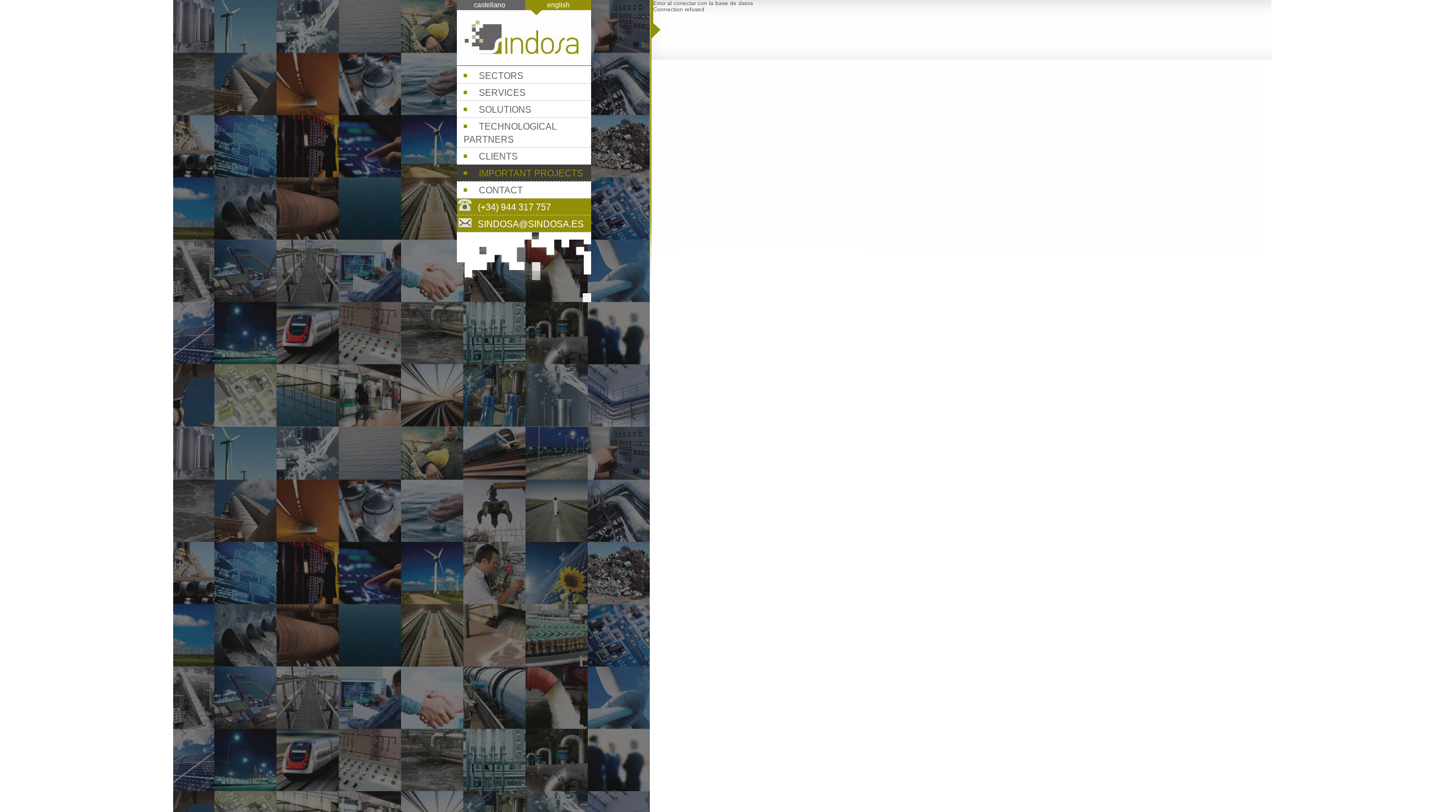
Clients (498, 156)
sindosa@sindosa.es (531, 224)
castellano (489, 5)
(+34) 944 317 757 (514, 207)
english (558, 5)
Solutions (505, 109)
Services (502, 93)
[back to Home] (524, 62)
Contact (501, 190)
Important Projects (531, 173)
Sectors (501, 76)
